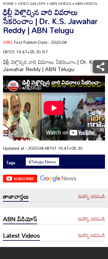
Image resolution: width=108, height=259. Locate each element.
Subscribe (24, 178)
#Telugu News (42, 161)
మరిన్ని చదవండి (91, 196)
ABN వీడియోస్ (20, 219)
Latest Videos (21, 235)
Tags (10, 162)
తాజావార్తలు (16, 196)
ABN (7, 42)
